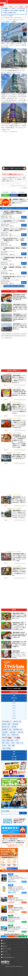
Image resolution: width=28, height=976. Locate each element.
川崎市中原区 (20, 732)
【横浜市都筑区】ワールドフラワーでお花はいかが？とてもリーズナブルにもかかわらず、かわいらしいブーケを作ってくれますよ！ (19, 514)
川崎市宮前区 (12, 732)
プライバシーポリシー (6, 954)
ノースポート (23, 335)
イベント (3, 335)
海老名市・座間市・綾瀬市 (7, 740)
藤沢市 (13, 743)
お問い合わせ (5, 951)
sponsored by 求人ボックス (20, 208)
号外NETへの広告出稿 (6, 948)
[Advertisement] (14, 355)
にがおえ (17, 335)
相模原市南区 (6, 737)
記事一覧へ (14, 192)
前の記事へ (6, 192)
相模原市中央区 (15, 734)
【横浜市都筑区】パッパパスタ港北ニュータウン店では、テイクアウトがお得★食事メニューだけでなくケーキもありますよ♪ (19, 424)
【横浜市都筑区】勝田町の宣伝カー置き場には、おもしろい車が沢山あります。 (19, 456)
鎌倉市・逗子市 (20, 743)
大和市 (16, 737)
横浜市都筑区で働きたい (8, 208)
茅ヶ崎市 (4, 745)
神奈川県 (11, 15)
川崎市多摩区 (5, 732)
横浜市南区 (14, 726)
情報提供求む (5, 946)
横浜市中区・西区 (17, 721)
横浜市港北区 (15, 724)
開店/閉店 (21, 6)
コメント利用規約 (23, 187)
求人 (16, 6)
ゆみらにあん (9, 337)
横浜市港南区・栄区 (18, 729)
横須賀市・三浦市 (6, 734)
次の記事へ (22, 192)
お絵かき (7, 335)
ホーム (3, 940)
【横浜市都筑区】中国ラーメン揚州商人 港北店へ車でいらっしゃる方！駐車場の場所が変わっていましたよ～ (19, 393)
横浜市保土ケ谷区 (6, 726)
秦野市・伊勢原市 (6, 743)
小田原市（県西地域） (6, 748)
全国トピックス (4, 6)
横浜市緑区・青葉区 (6, 724)
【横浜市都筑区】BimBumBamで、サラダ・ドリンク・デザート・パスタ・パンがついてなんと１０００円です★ (19, 654)
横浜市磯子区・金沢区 (6, 729)
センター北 (13, 335)
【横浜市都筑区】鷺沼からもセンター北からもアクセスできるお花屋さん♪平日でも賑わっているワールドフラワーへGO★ (19, 557)
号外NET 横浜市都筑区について (8, 957)
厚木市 (16, 740)
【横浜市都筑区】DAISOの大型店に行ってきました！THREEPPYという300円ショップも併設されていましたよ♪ (19, 572)
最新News (11, 6)
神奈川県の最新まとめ (6, 721)
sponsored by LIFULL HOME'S (20, 870)
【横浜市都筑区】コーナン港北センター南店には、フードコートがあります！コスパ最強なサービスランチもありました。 (19, 379)
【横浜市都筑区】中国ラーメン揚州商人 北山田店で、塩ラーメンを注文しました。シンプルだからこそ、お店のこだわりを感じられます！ (19, 626)
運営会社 (4, 943)
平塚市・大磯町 (11, 745)
